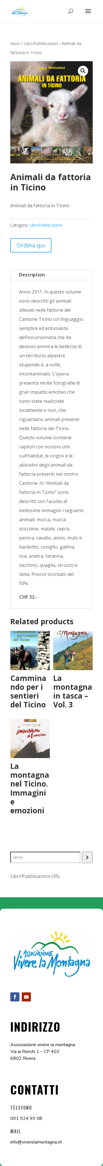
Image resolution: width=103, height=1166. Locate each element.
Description (32, 275)
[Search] (87, 857)
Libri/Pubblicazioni (41, 43)
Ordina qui (31, 245)
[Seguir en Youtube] (26, 996)
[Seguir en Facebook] (14, 996)
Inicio (15, 43)
